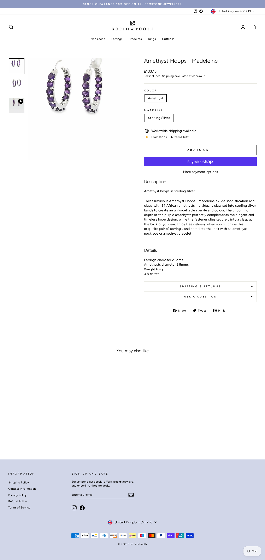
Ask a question (200, 296)
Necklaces (97, 39)
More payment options (200, 172)
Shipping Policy (18, 482)
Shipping (168, 76)
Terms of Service (19, 507)
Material (153, 110)
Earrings (117, 39)
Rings (152, 39)
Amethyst (155, 98)
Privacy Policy (17, 495)
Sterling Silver (159, 118)
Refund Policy (17, 501)
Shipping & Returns (200, 286)
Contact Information (22, 488)
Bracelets (135, 39)
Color (150, 90)
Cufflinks (168, 39)
